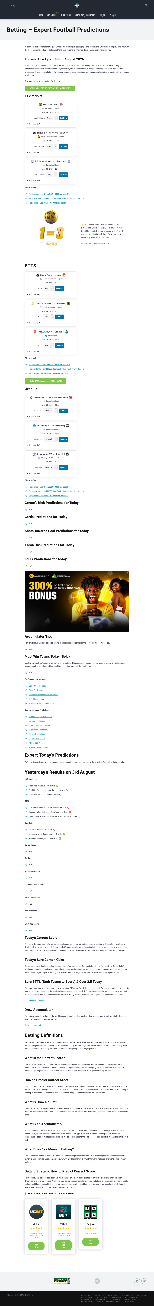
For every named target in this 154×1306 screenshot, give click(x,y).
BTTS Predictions (36, 699)
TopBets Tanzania (127, 1295)
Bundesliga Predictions (38, 730)
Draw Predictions (36, 690)
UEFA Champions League (39, 725)
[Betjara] (90, 1218)
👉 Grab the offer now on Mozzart (95, 243)
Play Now (36, 1246)
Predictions (66, 15)
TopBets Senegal (115, 1297)
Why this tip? (34, 124)
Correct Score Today (37, 686)
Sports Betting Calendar (85, 15)
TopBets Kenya (85, 1295)
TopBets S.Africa (99, 1295)
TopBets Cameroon (87, 1297)
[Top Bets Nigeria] (77, 5)
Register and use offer (49, 194)
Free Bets (102, 15)
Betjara (91, 1224)
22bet (63, 1224)
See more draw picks (33, 1025)
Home (40, 15)
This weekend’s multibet (35, 1000)
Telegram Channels (87, 1301)
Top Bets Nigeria (27, 1295)
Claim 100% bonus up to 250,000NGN (45, 381)
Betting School (129, 1301)
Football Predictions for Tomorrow (43, 695)
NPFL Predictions (36, 743)
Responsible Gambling (113, 1301)
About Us (100, 1301)
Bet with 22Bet (63, 1245)
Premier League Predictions (40, 716)
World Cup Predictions (38, 747)
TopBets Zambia (86, 1299)
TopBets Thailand (130, 1299)
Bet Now (63, 118)
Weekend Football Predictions (41, 703)
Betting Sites (52, 15)
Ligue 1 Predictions (37, 738)
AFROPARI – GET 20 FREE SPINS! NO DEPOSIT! (49, 88)
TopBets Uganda (142, 1295)
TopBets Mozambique (132, 1297)
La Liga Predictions (37, 721)
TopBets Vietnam (116, 1299)
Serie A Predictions (37, 734)
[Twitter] (13, 5)
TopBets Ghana (113, 1295)
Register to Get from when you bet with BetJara (56, 198)
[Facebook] (8, 5)
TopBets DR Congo (101, 1299)
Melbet (36, 1224)
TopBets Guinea (102, 1297)
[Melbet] (36, 1218)
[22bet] (63, 1218)
